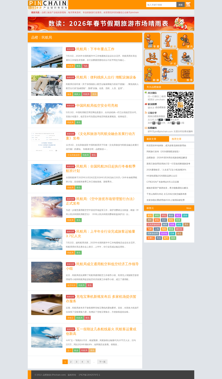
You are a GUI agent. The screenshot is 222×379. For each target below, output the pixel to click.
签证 (179, 233)
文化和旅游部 (73, 155)
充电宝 (70, 318)
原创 (185, 215)
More (188, 208)
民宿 (159, 238)
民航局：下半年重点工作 (95, 49)
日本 (172, 233)
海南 (164, 229)
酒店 (178, 215)
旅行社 (179, 229)
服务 (69, 94)
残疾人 (77, 94)
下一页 (102, 362)
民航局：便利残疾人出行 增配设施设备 (106, 77)
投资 (178, 220)
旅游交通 (70, 49)
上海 (157, 229)
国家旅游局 (153, 233)
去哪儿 (151, 238)
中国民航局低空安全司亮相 (97, 105)
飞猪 (150, 229)
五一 (69, 350)
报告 (171, 220)
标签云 (150, 208)
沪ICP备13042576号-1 (89, 375)
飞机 (85, 66)
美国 (173, 238)
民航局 (70, 66)
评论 (164, 215)
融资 (165, 224)
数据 (76, 350)
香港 (171, 229)
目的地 (164, 233)
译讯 (157, 215)
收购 (172, 224)
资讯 (78, 66)
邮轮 (179, 224)
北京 (164, 220)
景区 (186, 224)
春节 (166, 238)
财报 (157, 220)
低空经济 (71, 285)
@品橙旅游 (160, 107)
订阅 (188, 4)
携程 (150, 220)
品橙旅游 (48, 4)
